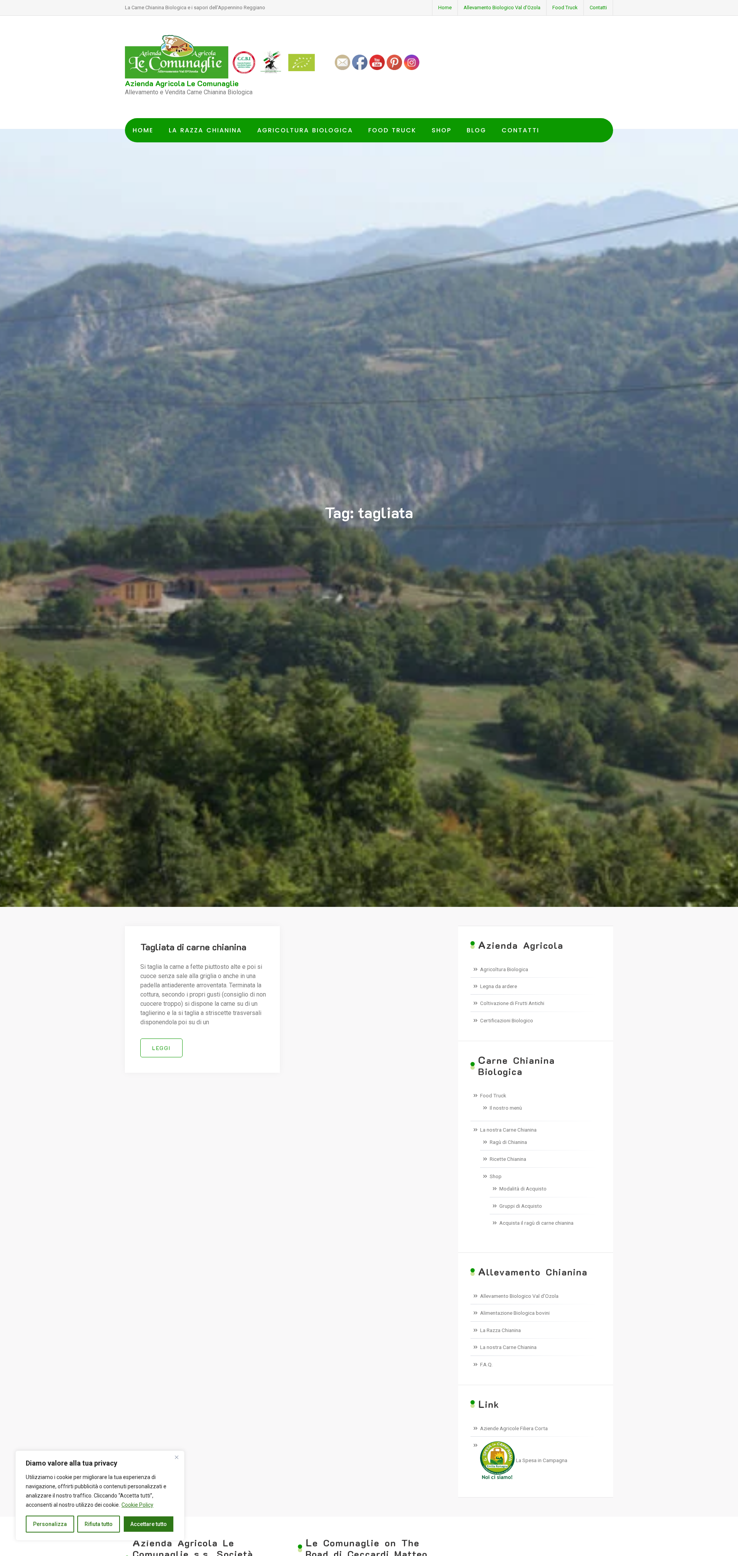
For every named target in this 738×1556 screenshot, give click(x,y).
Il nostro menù (506, 1108)
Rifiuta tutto (99, 1524)
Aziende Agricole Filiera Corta (514, 1428)
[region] (99, 1496)
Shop (441, 130)
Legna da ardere (498, 986)
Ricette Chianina (508, 1159)
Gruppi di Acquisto (520, 1206)
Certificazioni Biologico (506, 1020)
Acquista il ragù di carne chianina (536, 1223)
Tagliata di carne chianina (193, 947)
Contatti (598, 7)
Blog (476, 130)
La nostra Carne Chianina (508, 1130)
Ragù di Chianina (508, 1142)
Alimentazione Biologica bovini (515, 1313)
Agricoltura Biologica (305, 130)
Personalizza (50, 1524)
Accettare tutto (148, 1524)
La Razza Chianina (205, 130)
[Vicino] (176, 1457)
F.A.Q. (486, 1364)
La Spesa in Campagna (541, 1460)
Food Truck (565, 7)
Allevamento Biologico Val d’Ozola (502, 7)
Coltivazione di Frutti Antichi (512, 1003)
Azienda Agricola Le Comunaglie (182, 83)
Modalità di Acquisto (523, 1188)
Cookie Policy (137, 1505)
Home (445, 7)
